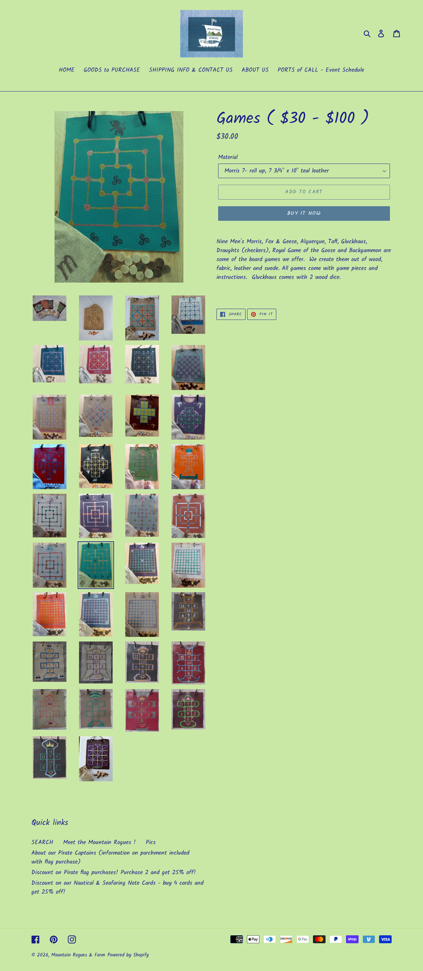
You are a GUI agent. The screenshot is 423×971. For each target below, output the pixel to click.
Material (228, 157)
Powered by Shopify (128, 955)
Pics (151, 842)
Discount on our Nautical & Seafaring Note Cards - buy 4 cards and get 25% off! (117, 887)
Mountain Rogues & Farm (78, 955)
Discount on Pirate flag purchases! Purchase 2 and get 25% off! (113, 872)
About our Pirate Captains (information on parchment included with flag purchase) (110, 857)
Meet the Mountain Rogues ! (99, 842)
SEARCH (42, 842)
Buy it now (304, 213)
